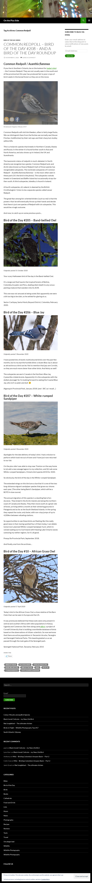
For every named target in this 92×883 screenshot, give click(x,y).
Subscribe (70, 56)
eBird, (42, 626)
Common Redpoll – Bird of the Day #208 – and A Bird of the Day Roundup (30, 48)
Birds (18, 40)
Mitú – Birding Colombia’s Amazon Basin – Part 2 (31, 756)
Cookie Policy (45, 879)
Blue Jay (46, 667)
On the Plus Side (11, 20)
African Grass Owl (40, 664)
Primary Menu (89, 20)
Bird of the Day (9, 40)
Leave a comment (29, 57)
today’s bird (51, 68)
